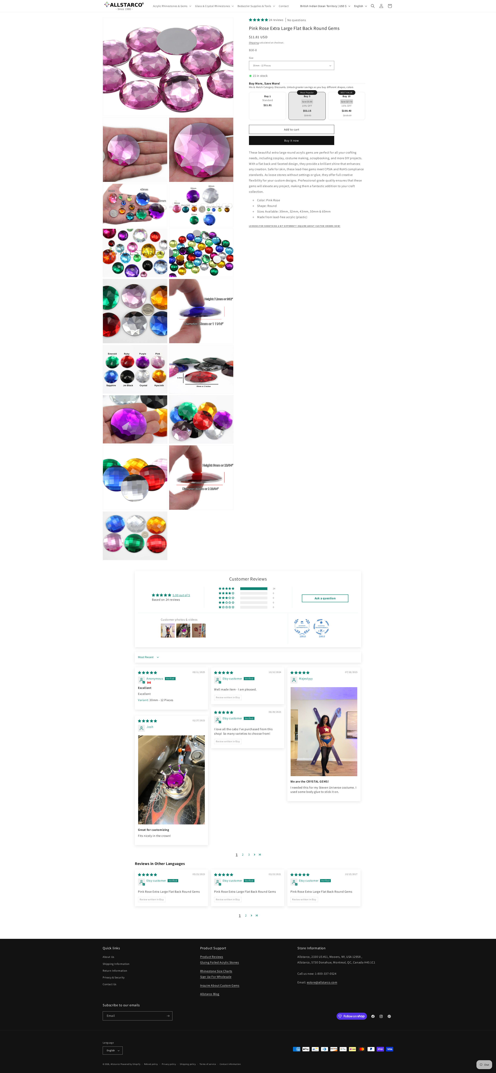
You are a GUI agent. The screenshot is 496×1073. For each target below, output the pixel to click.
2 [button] (243, 855)
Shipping (254, 42)
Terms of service (208, 1064)
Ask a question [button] (325, 598)
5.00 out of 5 (181, 595)
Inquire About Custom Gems (219, 985)
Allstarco (115, 1064)
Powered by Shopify (130, 1064)
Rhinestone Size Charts (216, 971)
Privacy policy (169, 1064)
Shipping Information (116, 964)
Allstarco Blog (209, 994)
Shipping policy (188, 1064)
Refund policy (151, 1064)
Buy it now (291, 140)
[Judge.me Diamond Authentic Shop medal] (302, 627)
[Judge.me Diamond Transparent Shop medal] (321, 627)
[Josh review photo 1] (171, 780)
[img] (147, 673)
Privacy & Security (114, 977)
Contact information (230, 1064)
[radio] (267, 106)
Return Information (115, 970)
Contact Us (109, 984)
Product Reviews (211, 957)
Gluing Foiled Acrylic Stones (219, 962)
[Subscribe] (168, 1015)
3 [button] (249, 855)
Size (251, 58)
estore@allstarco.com (322, 982)
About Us (108, 957)
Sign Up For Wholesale (216, 977)
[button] (172, 6)
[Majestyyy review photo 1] (323, 731)
